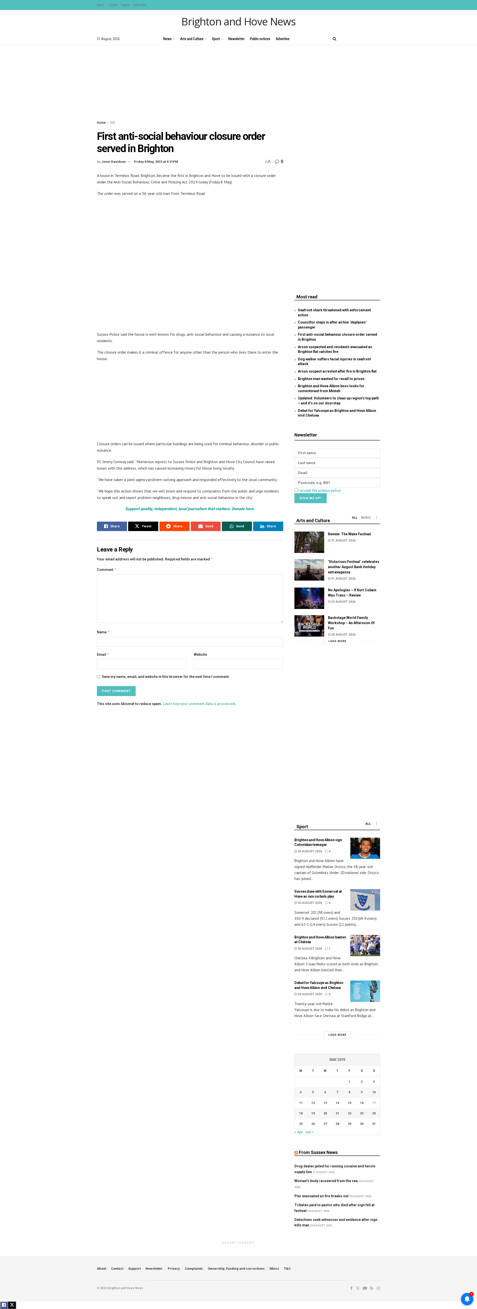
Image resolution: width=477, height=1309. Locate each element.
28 (337, 1124)
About (100, 5)
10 (374, 1092)
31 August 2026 (343, 540)
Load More (337, 641)
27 (325, 1124)
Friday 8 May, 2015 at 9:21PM (156, 162)
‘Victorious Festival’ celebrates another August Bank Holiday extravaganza (353, 567)
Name (103, 632)
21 (337, 1113)
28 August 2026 (343, 634)
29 (349, 1124)
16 (361, 1103)
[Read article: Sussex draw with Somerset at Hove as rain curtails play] (365, 900)
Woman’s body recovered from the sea (326, 1181)
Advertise (282, 39)
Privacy (174, 1268)
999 (112, 122)
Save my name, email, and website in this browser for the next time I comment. (166, 677)
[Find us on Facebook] (344, 38)
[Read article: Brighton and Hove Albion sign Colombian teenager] (365, 848)
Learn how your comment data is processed (199, 704)
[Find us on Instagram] (378, 38)
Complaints (194, 1268)
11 (301, 1103)
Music (366, 517)
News (167, 39)
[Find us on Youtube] (361, 38)
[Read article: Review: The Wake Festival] (309, 542)
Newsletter (139, 5)
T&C (287, 1268)
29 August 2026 (343, 601)
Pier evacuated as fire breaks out (321, 1196)
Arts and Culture (191, 39)
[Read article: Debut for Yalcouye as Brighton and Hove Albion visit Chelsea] (365, 991)
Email (103, 654)
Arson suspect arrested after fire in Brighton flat (337, 371)
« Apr (299, 1132)
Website (200, 654)
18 (301, 1113)
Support (125, 5)
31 (374, 1124)
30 (361, 1124)
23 (361, 1113)
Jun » (309, 1132)
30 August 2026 (309, 851)
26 (313, 1124)
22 (349, 1113)
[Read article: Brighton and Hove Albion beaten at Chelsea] (365, 945)
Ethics (274, 1268)
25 (301, 1124)
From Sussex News (318, 1152)
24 (374, 1113)
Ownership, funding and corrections (236, 1268)
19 (313, 1113)
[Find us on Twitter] (353, 38)
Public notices (260, 39)
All (355, 517)
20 (325, 1113)
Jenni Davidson (113, 162)
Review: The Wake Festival (349, 534)
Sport (216, 39)
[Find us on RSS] (370, 38)
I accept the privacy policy (319, 490)
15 (349, 1103)
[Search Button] (334, 39)
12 (313, 1103)
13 (325, 1103)
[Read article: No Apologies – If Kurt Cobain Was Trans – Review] (309, 598)
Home (101, 122)
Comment (107, 569)
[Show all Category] (376, 517)
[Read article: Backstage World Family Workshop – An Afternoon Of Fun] (309, 626)
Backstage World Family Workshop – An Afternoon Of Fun (351, 623)
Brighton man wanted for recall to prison (331, 379)
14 (337, 1103)
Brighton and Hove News (238, 21)
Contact (113, 5)
